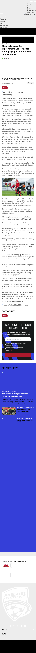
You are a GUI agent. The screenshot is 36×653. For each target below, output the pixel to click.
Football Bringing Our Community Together (23, 410)
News (9, 44)
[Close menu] (32, 643)
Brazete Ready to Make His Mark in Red (25, 421)
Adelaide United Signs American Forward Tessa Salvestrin (15, 395)
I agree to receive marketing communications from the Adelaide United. (16, 348)
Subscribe (18, 355)
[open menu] (1, 14)
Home (3, 44)
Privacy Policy (18, 343)
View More (31, 368)
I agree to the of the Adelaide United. (16, 344)
